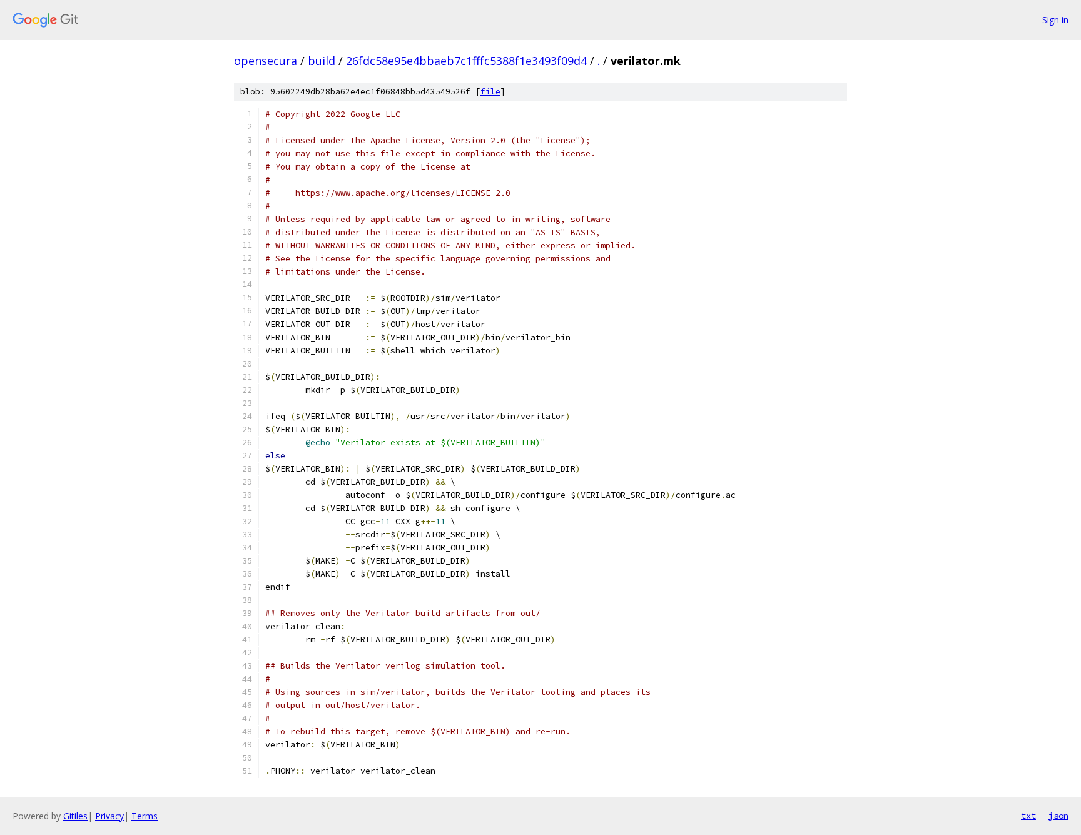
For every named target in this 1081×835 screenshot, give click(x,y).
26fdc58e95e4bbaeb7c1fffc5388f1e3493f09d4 (466, 60)
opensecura (265, 60)
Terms (144, 816)
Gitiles (75, 816)
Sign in (1055, 20)
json (1058, 815)
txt (1028, 815)
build (321, 60)
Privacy (109, 816)
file (490, 91)
